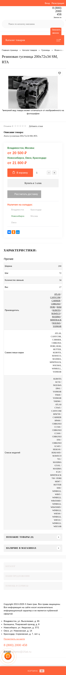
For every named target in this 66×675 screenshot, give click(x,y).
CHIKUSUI (55, 304)
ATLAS (57, 294)
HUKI (59, 307)
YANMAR (57, 326)
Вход (47, 3)
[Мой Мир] (18, 232)
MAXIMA (56, 316)
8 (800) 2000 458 (56, 11)
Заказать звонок (56, 31)
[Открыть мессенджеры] (8, 656)
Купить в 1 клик (33, 183)
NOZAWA (56, 323)
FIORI (52, 307)
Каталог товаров (15, 40)
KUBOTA (56, 310)
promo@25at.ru (21, 651)
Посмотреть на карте (14, 639)
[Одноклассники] (13, 232)
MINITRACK (55, 320)
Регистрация (58, 3)
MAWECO (55, 313)
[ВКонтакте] (9, 232)
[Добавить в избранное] (59, 73)
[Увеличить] (33, 92)
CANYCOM (55, 297)
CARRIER (56, 300)
